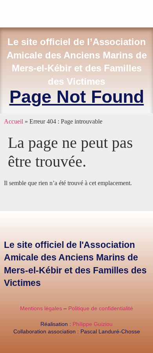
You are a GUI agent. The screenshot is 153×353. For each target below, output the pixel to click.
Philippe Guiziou (93, 324)
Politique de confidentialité (100, 308)
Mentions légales (41, 308)
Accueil (13, 121)
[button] (147, 11)
